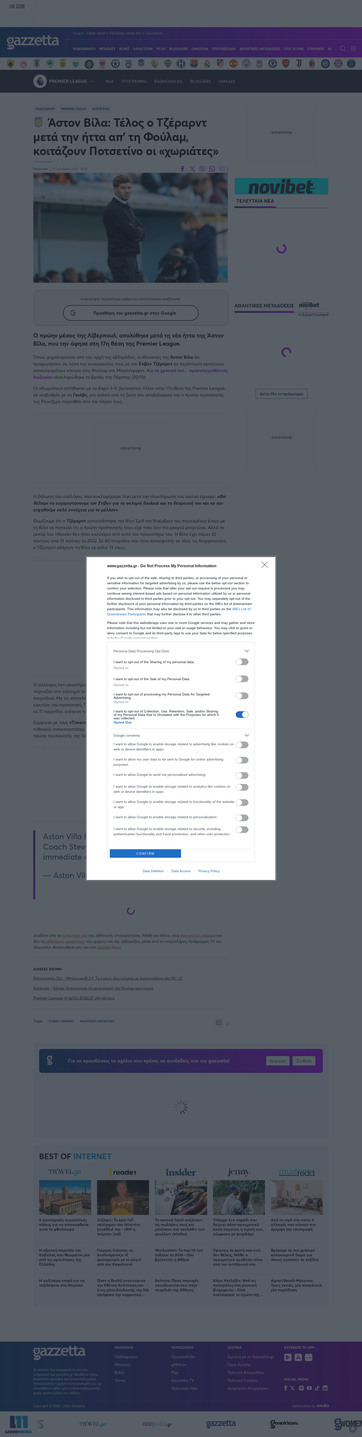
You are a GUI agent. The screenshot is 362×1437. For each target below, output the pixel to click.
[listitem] (181, 651)
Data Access (181, 871)
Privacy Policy (209, 871)
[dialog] (181, 718)
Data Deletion (153, 871)
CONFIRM (145, 853)
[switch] (242, 661)
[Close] (266, 566)
